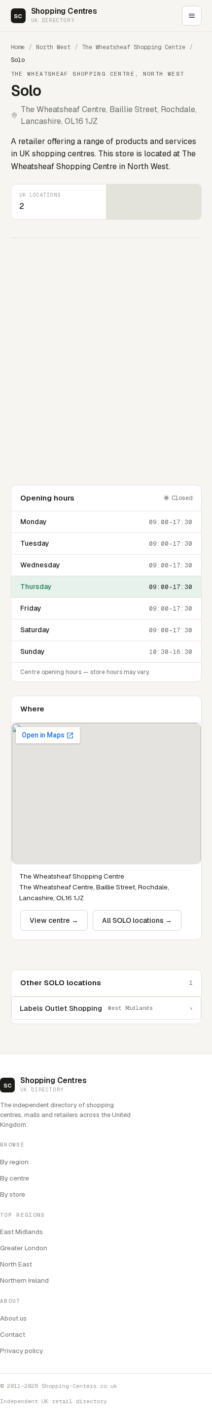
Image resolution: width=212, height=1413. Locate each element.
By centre (14, 1178)
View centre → (54, 920)
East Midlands (21, 1231)
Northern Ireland (24, 1280)
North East (16, 1264)
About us (13, 1318)
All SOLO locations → (137, 920)
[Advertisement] (106, 361)
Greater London (23, 1247)
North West (53, 47)
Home (18, 47)
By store (12, 1194)
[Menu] (192, 16)
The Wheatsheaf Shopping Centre (133, 47)
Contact (12, 1334)
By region (14, 1161)
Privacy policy (21, 1350)
